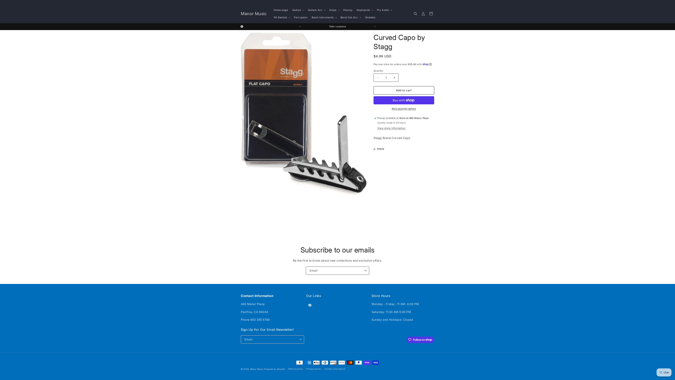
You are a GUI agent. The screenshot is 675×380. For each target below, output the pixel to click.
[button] (298, 10)
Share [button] (380, 148)
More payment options (404, 108)
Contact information (335, 369)
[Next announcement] (375, 26)
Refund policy (295, 369)
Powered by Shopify (274, 369)
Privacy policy (313, 369)
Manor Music (257, 369)
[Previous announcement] (300, 26)
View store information (391, 128)
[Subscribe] (365, 271)
